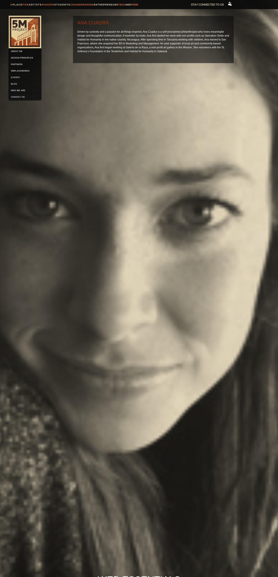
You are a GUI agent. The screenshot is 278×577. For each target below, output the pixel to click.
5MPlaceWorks (20, 71)
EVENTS (15, 77)
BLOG (14, 84)
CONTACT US (18, 97)
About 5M (16, 51)
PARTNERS (17, 64)
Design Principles (22, 58)
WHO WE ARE (18, 90)
